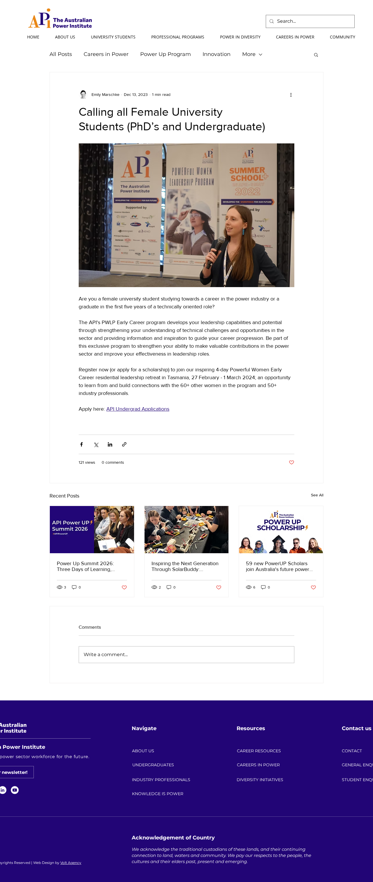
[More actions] (290, 94)
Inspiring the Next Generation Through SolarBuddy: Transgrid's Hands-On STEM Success (185, 566)
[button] (65, 37)
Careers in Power (106, 54)
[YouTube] (15, 790)
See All (317, 495)
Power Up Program (165, 54)
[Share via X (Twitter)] (95, 444)
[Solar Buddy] (187, 529)
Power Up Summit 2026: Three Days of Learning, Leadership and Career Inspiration (85, 566)
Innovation (217, 54)
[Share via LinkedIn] (110, 444)
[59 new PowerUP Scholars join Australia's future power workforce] (281, 529)
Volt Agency (70, 862)
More (249, 54)
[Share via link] (124, 444)
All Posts (61, 54)
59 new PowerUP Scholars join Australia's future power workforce (277, 566)
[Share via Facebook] (81, 444)
